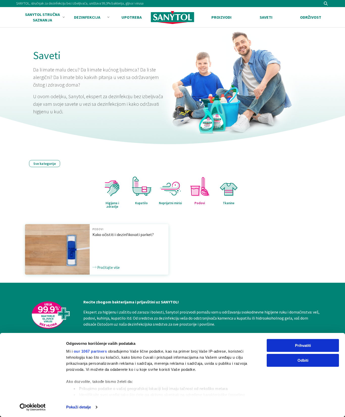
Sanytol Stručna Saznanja (42, 17)
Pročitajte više (108, 267)
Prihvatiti (303, 345)
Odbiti (303, 360)
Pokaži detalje (78, 407)
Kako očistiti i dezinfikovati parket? (123, 234)
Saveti (266, 17)
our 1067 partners (90, 351)
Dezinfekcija (87, 17)
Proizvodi (221, 17)
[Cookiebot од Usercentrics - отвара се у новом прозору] (33, 407)
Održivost (310, 17)
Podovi (98, 229)
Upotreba (131, 17)
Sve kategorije (44, 163)
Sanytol (172, 17)
